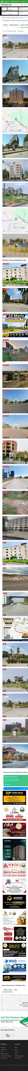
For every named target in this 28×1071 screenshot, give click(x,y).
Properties (6, 1)
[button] (4, 9)
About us (3, 1047)
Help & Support (4, 1053)
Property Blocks (15, 1)
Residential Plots (13, 25)
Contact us (3, 1049)
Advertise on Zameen (6, 1056)
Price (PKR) (4, 12)
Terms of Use (4, 1058)
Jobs (2, 1051)
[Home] (2, 1)
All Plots (5, 25)
